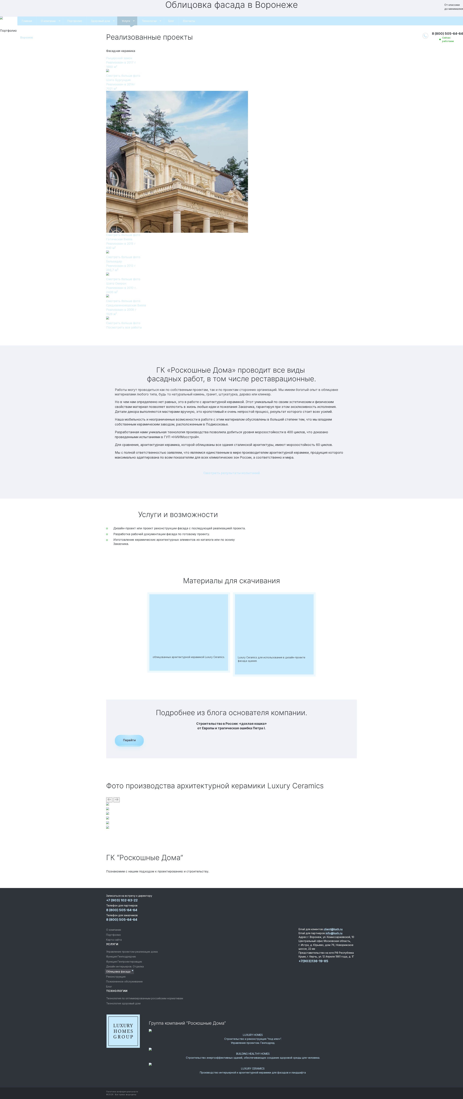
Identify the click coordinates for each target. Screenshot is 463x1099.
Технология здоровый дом (123, 1003)
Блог (171, 20)
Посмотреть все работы (124, 327)
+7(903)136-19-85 (313, 961)
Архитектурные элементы (258, 651)
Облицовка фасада (118, 971)
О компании (48, 20)
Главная (27, 20)
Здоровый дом (100, 20)
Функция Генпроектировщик (124, 961)
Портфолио (74, 20)
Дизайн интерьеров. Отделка (125, 966)
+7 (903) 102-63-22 (122, 900)
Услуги (126, 20)
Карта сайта (114, 939)
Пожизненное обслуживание (124, 981)
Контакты (189, 20)
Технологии (149, 20)
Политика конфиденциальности (122, 1091)
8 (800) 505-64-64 (447, 33)
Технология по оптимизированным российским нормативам (144, 998)
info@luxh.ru (334, 933)
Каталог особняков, (168, 650)
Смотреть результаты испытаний (231, 473)
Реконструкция (116, 976)
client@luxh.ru (333, 929)
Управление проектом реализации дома (132, 951)
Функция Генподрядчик (121, 956)
